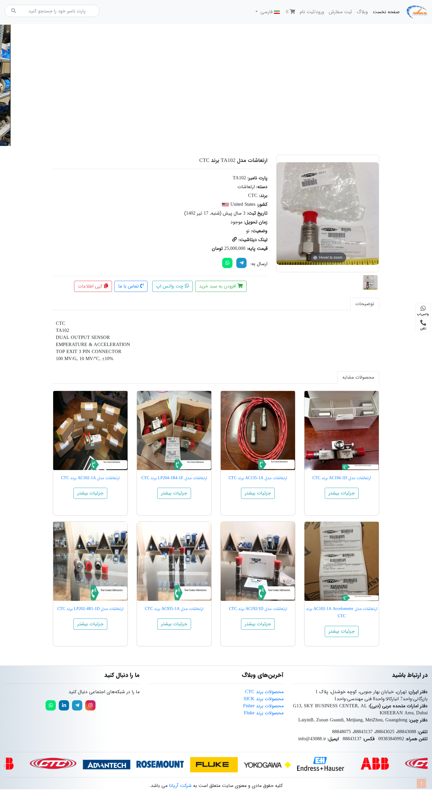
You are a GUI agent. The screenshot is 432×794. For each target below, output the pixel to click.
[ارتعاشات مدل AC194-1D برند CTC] (341, 430)
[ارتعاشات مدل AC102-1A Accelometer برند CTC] (341, 561)
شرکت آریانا (180, 785)
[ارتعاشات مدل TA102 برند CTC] (370, 281)
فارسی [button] (266, 12)
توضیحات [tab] (364, 303)
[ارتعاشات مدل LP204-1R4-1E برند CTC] (174, 430)
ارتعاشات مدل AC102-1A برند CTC (90, 478)
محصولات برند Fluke (264, 713)
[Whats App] (227, 263)
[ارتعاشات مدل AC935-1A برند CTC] (174, 561)
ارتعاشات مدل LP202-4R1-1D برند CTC (90, 609)
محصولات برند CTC (264, 692)
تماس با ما (129, 286)
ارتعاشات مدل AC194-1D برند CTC (341, 478)
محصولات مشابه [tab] (358, 377)
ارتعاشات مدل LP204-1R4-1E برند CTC (174, 478)
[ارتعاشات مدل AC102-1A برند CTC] (90, 430)
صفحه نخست (385, 12)
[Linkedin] (64, 705)
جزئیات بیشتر (342, 493)
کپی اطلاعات (91, 286)
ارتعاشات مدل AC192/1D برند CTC (258, 609)
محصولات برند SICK (264, 699)
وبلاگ (362, 12)
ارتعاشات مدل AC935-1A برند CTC (174, 609)
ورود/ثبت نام (312, 12)
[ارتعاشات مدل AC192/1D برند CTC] (258, 561)
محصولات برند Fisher (263, 706)
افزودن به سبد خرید (218, 286)
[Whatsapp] (51, 705)
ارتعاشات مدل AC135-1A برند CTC (258, 478)
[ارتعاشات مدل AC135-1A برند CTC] (258, 430)
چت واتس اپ (170, 286)
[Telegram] (241, 263)
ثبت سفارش (340, 12)
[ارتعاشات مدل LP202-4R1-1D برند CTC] (90, 561)
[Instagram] (90, 705)
